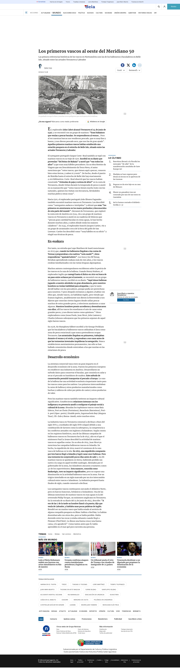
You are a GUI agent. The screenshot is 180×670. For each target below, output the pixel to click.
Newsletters (103, 619)
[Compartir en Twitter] (128, 65)
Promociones (87, 619)
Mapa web (102, 631)
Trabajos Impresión (127, 629)
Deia (57, 629)
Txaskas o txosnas (79, 584)
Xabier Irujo (48, 68)
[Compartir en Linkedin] (134, 65)
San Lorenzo (66, 534)
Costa (50, 534)
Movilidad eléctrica (111, 605)
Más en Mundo (47, 539)
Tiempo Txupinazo (117, 584)
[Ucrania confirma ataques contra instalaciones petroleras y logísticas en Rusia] (77, 549)
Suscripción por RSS (126, 631)
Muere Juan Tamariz (89, 605)
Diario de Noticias (83, 629)
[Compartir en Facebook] (122, 65)
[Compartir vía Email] (140, 65)
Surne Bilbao (91, 589)
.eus (41, 619)
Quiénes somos (69, 619)
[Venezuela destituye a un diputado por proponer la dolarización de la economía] (129, 549)
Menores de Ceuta (81, 600)
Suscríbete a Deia (135, 619)
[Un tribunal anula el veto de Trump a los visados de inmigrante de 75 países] (103, 549)
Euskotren (114, 595)
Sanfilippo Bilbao (109, 589)
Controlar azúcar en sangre (52, 605)
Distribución (103, 629)
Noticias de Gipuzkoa (84, 631)
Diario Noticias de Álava (63, 631)
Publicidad (118, 619)
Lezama (73, 605)
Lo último (114, 157)
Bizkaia (57, 534)
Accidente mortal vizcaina (51, 595)
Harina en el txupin (48, 584)
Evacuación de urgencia (94, 595)
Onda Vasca (81, 633)
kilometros (77, 534)
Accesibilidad (115, 660)
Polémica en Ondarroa (103, 600)
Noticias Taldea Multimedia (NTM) (66, 633)
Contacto (53, 619)
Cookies (99, 660)
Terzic (64, 584)
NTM (40, 569)
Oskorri (65, 600)
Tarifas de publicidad (105, 633)
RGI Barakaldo (73, 595)
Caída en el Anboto (48, 600)
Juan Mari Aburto (47, 589)
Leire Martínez (99, 584)
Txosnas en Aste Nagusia (70, 589)
